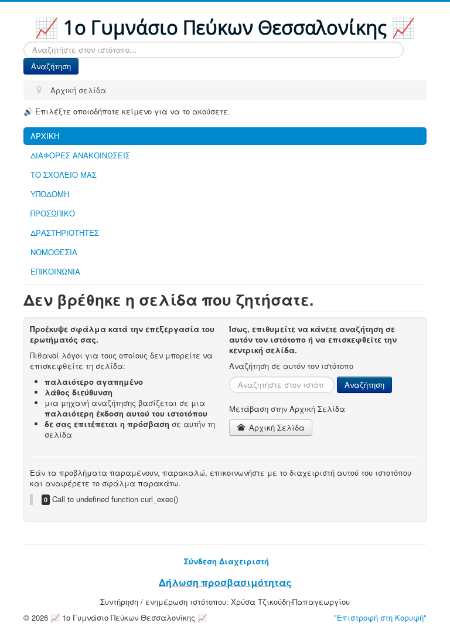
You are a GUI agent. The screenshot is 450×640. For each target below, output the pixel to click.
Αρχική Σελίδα (276, 427)
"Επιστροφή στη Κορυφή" (380, 617)
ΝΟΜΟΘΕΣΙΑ (53, 252)
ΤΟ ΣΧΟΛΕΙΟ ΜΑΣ (63, 174)
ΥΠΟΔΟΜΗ (49, 193)
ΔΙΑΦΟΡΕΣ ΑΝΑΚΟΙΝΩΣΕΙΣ (80, 155)
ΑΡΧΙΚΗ (44, 135)
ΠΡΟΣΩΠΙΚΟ (52, 213)
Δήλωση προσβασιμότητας (225, 582)
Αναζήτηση (51, 66)
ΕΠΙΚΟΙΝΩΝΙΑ (55, 271)
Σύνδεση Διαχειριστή (226, 561)
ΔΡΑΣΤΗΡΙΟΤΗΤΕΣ (64, 232)
